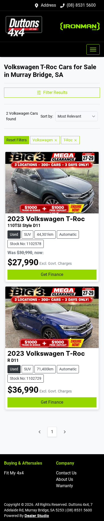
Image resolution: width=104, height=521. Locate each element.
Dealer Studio (37, 516)
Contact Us (66, 472)
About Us (64, 479)
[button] (93, 49)
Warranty (64, 485)
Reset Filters (16, 140)
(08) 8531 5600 (81, 5)
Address (48, 5)
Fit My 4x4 (14, 472)
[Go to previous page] (39, 432)
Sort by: (47, 116)
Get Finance (52, 274)
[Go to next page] (64, 432)
